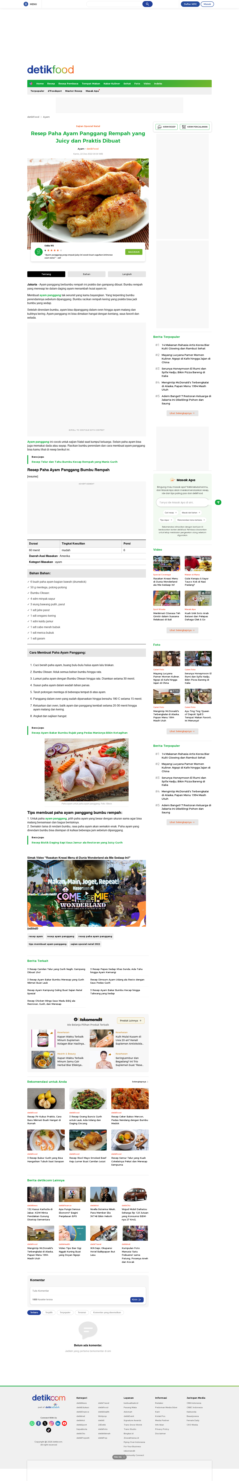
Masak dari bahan (189, 512)
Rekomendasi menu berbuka (189, 519)
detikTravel (103, 1403)
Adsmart (128, 1412)
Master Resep (73, 90)
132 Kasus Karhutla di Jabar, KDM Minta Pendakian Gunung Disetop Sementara (39, 1214)
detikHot (80, 1420)
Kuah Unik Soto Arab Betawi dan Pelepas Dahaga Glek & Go (197, 616)
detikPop (102, 1438)
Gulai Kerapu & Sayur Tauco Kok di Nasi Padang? (197, 581)
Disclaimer (160, 1433)
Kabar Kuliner (112, 83)
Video (147, 83)
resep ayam (36, 936)
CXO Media (192, 1425)
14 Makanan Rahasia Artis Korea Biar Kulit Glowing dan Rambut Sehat (185, 346)
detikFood (33, 116)
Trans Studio (130, 1429)
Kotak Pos (160, 1416)
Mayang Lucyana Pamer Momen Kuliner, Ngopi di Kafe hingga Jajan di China (186, 358)
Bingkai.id (128, 1433)
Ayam (46, 116)
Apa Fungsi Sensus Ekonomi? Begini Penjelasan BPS (69, 1212)
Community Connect (134, 1455)
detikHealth (103, 1412)
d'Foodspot (55, 90)
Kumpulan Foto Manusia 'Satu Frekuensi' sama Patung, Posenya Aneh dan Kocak (135, 1255)
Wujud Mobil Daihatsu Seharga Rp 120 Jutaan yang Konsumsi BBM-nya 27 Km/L (135, 1214)
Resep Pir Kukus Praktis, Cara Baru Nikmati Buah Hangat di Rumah (44, 1120)
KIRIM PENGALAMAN (197, 127)
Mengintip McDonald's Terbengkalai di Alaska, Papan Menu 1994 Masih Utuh (40, 1253)
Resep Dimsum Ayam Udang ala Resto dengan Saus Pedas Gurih (117, 981)
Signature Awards (132, 1420)
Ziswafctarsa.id (131, 1438)
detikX (101, 1420)
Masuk (207, 4)
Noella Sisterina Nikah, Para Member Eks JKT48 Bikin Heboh (102, 1212)
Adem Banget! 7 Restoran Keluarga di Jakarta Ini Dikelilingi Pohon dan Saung (186, 400)
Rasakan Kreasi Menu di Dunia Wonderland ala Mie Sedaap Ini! (165, 581)
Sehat (127, 83)
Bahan (86, 274)
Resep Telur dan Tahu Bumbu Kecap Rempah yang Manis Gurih (75, 461)
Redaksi (159, 1403)
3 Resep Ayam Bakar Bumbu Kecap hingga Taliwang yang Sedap (115, 992)
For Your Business (132, 1446)
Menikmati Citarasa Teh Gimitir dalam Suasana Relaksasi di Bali (166, 616)
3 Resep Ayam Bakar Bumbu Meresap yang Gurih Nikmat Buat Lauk (55, 981)
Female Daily (193, 1420)
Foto (137, 83)
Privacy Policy (162, 1429)
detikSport (81, 1425)
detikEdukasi (82, 1407)
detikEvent (129, 1416)
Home (40, 83)
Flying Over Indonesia (134, 1442)
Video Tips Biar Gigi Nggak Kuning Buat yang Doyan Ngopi (70, 1251)
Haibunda (191, 1412)
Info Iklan (159, 1425)
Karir (157, 1412)
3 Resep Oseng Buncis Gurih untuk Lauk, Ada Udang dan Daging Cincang (85, 1120)
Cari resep (169, 512)
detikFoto (103, 1429)
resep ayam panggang (60, 936)
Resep (51, 83)
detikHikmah (104, 1433)
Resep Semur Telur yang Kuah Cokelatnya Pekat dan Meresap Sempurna (129, 1161)
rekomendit (129, 1451)
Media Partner (162, 1420)
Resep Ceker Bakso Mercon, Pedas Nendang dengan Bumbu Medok (129, 1120)
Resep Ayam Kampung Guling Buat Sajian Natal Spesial (54, 992)
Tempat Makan (91, 83)
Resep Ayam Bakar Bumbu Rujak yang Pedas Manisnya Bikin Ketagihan (80, 732)
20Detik (102, 1425)
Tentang (46, 274)
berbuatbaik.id (131, 1403)
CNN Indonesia (194, 1403)
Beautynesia (193, 1416)
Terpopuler (37, 90)
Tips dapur (164, 519)
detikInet (80, 1416)
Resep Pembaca (68, 83)
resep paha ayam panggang (95, 936)
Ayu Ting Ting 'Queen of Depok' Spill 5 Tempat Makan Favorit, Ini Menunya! (198, 716)
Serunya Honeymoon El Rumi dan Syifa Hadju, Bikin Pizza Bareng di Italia (184, 372)
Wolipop (102, 1416)
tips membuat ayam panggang (47, 944)
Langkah (127, 274)
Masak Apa (92, 90)
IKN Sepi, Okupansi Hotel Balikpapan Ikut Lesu (102, 1251)
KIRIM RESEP (169, 127)
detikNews (81, 1403)
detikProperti (82, 1438)
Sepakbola (81, 1429)
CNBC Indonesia (195, 1407)
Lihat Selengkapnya (181, 413)
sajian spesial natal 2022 (85, 944)
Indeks (158, 83)
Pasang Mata (130, 1407)
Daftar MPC (190, 4)
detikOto (80, 1433)
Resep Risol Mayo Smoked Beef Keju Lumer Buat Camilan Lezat (87, 1159)
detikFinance (82, 1412)
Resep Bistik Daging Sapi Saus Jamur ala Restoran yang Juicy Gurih (77, 842)
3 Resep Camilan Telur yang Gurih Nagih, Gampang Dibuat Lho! (56, 971)
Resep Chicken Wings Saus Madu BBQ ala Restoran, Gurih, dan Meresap (51, 1002)
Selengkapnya (139, 1081)
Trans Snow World (133, 1425)
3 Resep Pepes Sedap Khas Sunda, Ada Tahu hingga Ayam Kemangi (116, 971)
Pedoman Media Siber (166, 1407)
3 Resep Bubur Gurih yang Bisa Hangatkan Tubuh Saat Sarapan (45, 1159)
